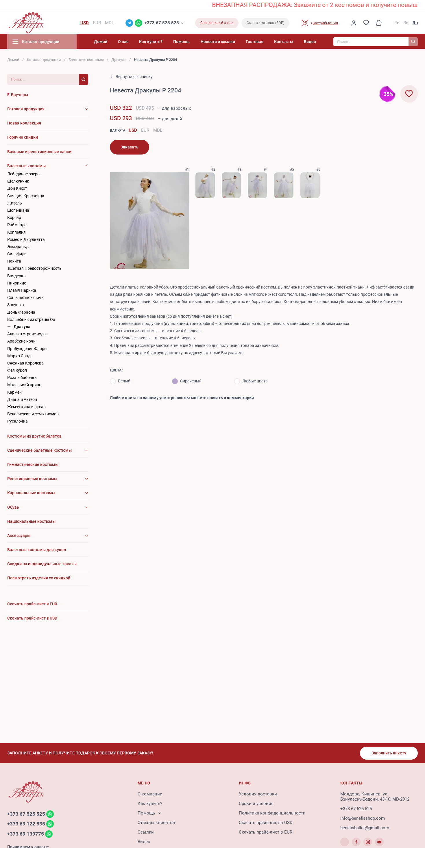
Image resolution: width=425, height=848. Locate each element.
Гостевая (254, 41)
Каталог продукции (44, 59)
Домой (100, 41)
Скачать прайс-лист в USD (266, 822)
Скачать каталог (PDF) (265, 23)
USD (133, 130)
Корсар (14, 217)
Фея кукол (17, 370)
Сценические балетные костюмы (39, 450)
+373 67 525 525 (162, 22)
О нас (123, 41)
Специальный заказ (216, 23)
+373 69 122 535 (26, 824)
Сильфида (17, 254)
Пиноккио (16, 283)
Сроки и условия (256, 803)
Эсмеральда (19, 246)
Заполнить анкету (389, 753)
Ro (406, 22)
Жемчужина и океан (26, 406)
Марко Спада (20, 356)
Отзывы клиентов (156, 822)
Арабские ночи (21, 341)
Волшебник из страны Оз (31, 319)
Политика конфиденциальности (272, 813)
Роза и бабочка (22, 377)
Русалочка (17, 421)
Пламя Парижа (21, 290)
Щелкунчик (18, 181)
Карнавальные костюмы (31, 492)
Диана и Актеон (22, 399)
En (396, 22)
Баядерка (16, 276)
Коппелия (16, 232)
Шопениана (18, 210)
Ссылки (146, 832)
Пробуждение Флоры (27, 348)
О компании (150, 794)
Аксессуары (18, 535)
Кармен (14, 392)
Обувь (13, 507)
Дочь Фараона (21, 312)
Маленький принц (24, 384)
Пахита (14, 261)
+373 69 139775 (25, 834)
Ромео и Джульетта (26, 239)
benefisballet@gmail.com (364, 827)
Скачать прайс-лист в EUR (265, 832)
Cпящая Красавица (25, 196)
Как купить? (150, 41)
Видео (310, 41)
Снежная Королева (25, 363)
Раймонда (17, 224)
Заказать (129, 147)
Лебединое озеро (23, 174)
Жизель (14, 203)
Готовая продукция (26, 109)
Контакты (283, 41)
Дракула (118, 59)
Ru (415, 22)
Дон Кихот (17, 188)
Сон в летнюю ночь (25, 297)
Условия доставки (258, 794)
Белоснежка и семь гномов (33, 414)
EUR (145, 130)
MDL (157, 130)
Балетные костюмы (86, 59)
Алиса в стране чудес (27, 334)
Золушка (15, 304)
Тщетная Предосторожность (34, 268)
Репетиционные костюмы (32, 478)
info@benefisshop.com (362, 818)
